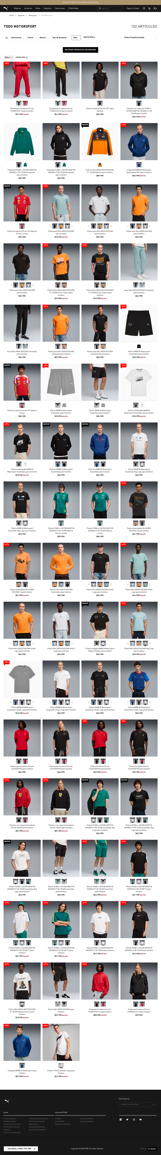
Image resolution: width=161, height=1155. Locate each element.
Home (11, 15)
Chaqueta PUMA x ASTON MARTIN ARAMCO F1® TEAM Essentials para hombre (22, 172)
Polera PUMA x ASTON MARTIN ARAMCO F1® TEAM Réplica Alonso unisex (61, 530)
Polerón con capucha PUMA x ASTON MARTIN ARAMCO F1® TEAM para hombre (139, 111)
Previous (50, 226)
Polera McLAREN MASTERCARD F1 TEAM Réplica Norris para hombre (22, 1011)
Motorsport (33, 15)
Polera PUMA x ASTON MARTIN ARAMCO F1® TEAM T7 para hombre (139, 889)
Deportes (21, 15)
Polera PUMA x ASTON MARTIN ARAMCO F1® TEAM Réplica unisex (100, 530)
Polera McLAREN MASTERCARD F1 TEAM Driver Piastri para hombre (61, 292)
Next (72, 226)
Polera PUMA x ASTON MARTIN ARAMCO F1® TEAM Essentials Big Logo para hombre (100, 827)
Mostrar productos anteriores (80, 50)
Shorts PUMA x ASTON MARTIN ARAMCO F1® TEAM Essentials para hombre (61, 889)
